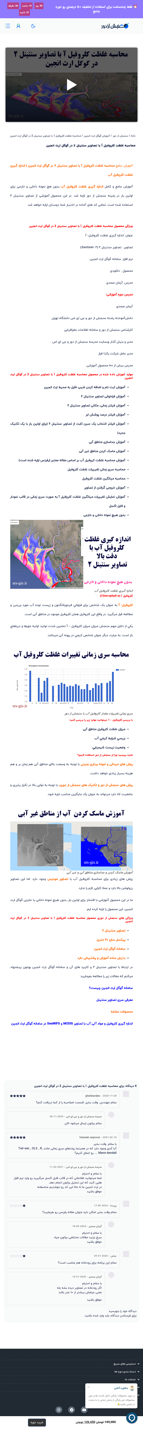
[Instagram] (58, 1409)
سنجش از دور (120, 136)
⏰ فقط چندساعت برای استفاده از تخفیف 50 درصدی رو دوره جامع (96, 9)
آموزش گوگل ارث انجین (97, 136)
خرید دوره (37, 1422)
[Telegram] (71, 1409)
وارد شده (98, 1316)
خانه (133, 136)
